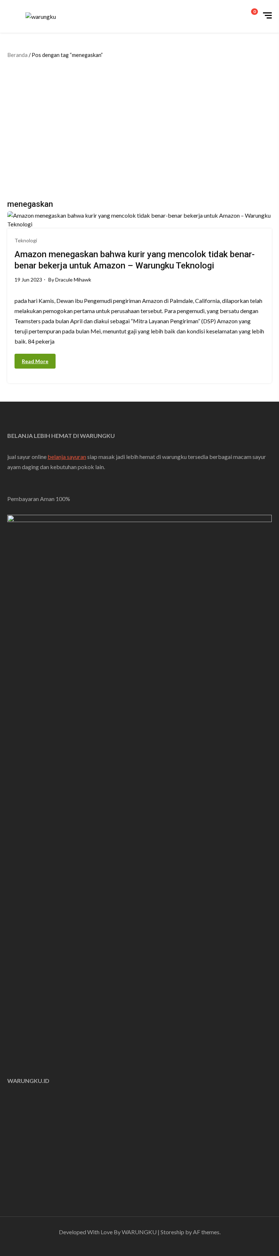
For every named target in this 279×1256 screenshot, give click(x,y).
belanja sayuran (67, 456)
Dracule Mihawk (73, 279)
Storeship (172, 1231)
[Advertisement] (141, 127)
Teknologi (26, 240)
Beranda (17, 55)
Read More (35, 361)
